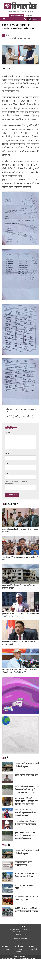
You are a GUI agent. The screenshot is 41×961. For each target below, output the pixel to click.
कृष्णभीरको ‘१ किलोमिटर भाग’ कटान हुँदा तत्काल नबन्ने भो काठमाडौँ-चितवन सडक (25, 835)
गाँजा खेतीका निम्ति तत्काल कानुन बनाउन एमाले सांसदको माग (20, 559)
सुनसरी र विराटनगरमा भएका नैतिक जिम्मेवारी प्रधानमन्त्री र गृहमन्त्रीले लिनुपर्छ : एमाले (20, 615)
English (35, 19)
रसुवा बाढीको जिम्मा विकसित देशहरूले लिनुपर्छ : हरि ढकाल (25, 823)
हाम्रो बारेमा (22, 956)
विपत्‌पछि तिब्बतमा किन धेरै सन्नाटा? (24, 887)
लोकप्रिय (6, 845)
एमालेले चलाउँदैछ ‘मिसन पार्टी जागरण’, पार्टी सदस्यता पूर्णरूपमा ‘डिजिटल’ (19, 587)
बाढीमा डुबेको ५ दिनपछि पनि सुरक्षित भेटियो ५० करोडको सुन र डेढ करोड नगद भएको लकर (26, 801)
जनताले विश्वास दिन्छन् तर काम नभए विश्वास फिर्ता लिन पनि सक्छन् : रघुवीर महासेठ (19, 643)
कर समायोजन (27, 416)
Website (7, 473)
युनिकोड (30, 16)
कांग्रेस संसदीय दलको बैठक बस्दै (26, 775)
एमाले (16, 416)
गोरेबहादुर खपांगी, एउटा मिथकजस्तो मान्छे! (23, 864)
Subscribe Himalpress (16, 16)
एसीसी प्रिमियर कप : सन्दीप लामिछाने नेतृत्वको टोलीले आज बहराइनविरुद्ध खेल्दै (26, 812)
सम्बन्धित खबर (10, 504)
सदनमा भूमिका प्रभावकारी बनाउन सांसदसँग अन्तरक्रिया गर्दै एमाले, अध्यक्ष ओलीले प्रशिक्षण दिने (19, 671)
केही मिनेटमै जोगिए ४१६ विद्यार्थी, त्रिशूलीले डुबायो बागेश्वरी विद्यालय (26, 910)
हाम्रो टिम (15, 956)
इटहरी (8, 416)
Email (7, 463)
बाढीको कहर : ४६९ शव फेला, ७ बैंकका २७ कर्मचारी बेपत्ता (26, 875)
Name (7, 453)
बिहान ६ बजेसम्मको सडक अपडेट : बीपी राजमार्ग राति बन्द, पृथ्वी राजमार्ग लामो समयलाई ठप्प (27, 789)
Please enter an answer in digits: (16, 481)
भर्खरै (29, 19)
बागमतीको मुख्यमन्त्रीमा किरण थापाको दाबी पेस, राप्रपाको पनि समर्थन (20, 530)
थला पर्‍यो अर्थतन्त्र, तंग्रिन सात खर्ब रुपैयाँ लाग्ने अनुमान (27, 765)
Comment (9, 432)
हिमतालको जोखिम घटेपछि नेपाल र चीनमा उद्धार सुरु (27, 898)
